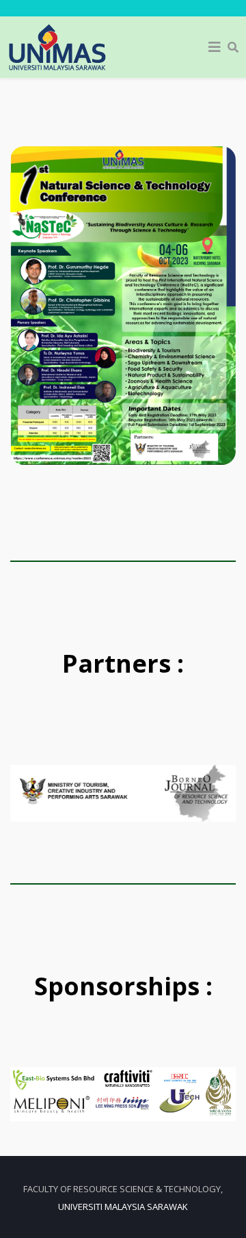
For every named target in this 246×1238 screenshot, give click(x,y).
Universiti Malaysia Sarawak (123, 1206)
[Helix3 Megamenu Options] (214, 47)
